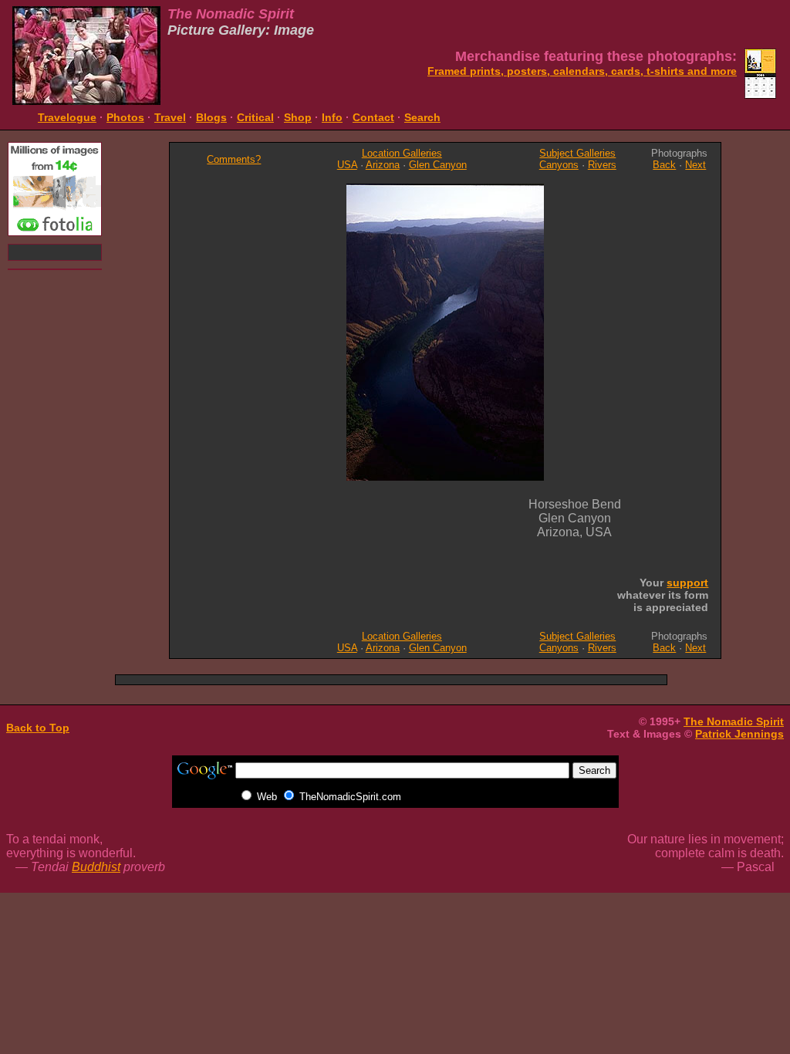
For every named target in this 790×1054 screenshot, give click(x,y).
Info (332, 117)
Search (422, 117)
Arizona (383, 165)
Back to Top (37, 727)
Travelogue (67, 117)
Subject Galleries (577, 153)
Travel (170, 117)
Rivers (602, 165)
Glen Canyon (438, 165)
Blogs (211, 117)
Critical (255, 117)
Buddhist (96, 866)
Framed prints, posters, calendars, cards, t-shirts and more (582, 71)
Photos (125, 117)
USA (347, 165)
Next (695, 165)
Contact (373, 117)
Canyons (559, 165)
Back (664, 165)
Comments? (234, 159)
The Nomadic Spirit (734, 721)
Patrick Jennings (739, 734)
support (687, 582)
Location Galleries (402, 153)
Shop (298, 117)
